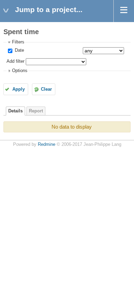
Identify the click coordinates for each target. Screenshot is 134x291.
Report (36, 111)
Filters (18, 42)
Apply (18, 89)
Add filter (15, 61)
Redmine (46, 144)
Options (19, 70)
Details (15, 111)
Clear (46, 89)
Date (18, 50)
